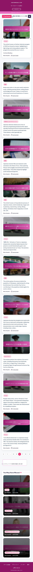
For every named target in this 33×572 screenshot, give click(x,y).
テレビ (5, 319)
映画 (5, 162)
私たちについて (19, 12)
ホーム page (7, 566)
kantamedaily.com (16, 2)
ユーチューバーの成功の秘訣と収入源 (12, 466)
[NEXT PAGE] (29, 456)
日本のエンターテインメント (10, 123)
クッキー (23, 566)
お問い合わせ (13, 12)
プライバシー (15, 566)
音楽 (5, 86)
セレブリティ (7, 41)
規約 (28, 566)
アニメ (5, 241)
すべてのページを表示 (16, 5)
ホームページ (16, 9)
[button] (8, 55)
